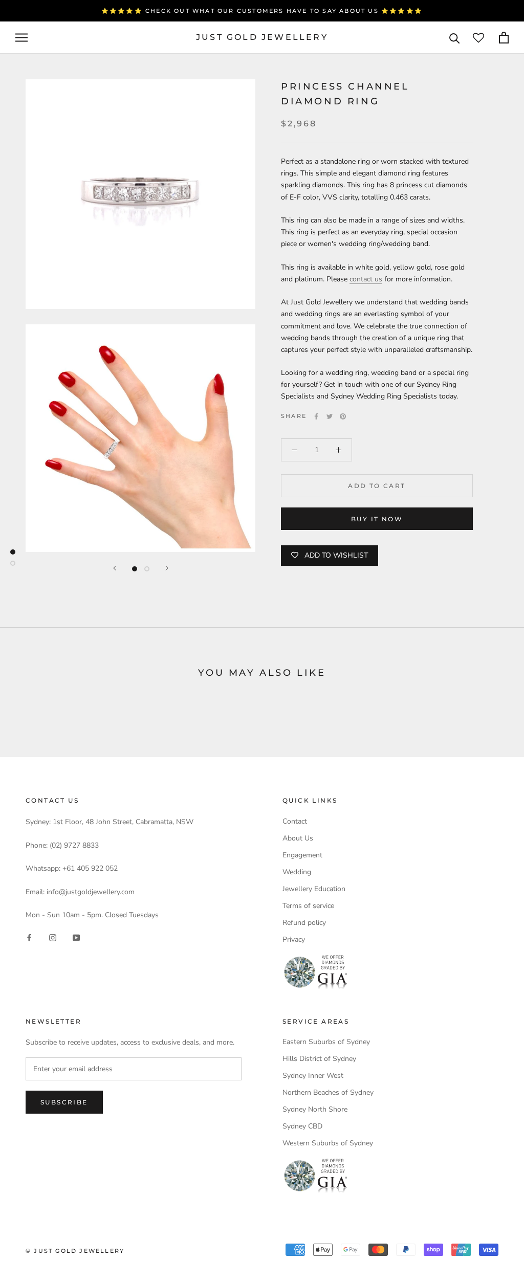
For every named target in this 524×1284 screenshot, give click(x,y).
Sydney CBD (302, 1126)
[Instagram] (52, 937)
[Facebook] (316, 416)
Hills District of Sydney (319, 1059)
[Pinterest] (343, 416)
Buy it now (377, 519)
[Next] (166, 568)
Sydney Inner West (312, 1075)
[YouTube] (76, 937)
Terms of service (308, 906)
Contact (294, 821)
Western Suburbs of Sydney (327, 1143)
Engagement (302, 855)
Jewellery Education (313, 889)
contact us (366, 279)
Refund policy (304, 922)
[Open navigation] (21, 37)
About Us (297, 838)
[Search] (454, 37)
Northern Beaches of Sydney (328, 1092)
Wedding (296, 872)
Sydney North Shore (314, 1109)
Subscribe (64, 1102)
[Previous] (114, 568)
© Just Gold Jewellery (75, 1250)
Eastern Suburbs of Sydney (326, 1042)
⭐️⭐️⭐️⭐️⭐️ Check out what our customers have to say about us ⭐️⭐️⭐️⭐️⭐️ (262, 10)
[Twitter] (329, 416)
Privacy (293, 939)
